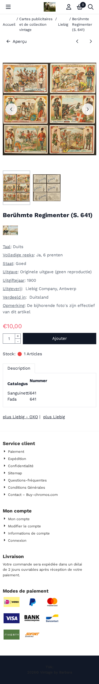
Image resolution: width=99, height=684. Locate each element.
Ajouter (59, 338)
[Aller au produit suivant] (91, 41)
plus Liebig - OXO (20, 416)
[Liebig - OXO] (10, 233)
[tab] (19, 368)
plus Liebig (54, 416)
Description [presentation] (18, 368)
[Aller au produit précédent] (77, 41)
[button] (8, 7)
